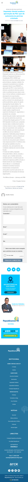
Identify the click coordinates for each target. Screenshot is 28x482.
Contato (14, 404)
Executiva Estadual (14, 376)
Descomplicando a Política (14, 421)
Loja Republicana (14, 444)
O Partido (14, 366)
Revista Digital (14, 427)
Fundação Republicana (14, 388)
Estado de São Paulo (11, 9)
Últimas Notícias (14, 418)
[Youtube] (18, 269)
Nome (5, 227)
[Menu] (2, 3)
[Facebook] (9, 269)
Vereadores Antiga (14, 398)
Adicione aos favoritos (17, 188)
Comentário (6, 213)
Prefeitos (14, 394)
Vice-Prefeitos (14, 401)
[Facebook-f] (9, 470)
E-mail (5, 234)
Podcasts (14, 424)
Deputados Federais (14, 382)
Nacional (14, 415)
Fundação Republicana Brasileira (14, 438)
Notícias (19, 9)
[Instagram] (12, 470)
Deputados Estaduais (14, 385)
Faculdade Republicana (14, 441)
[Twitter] (14, 269)
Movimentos (14, 379)
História (14, 370)
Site (4, 241)
